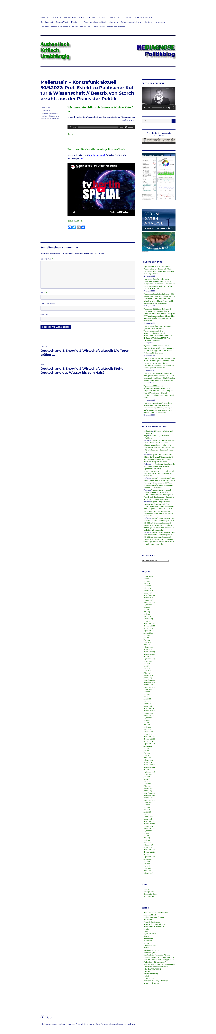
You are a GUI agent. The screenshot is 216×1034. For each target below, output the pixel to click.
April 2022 (147, 699)
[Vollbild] (172, 107)
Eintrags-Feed (149, 892)
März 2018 (147, 814)
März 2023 (147, 673)
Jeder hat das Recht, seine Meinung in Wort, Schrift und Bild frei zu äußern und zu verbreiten (73, 1024)
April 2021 (147, 727)
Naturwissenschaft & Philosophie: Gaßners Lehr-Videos (65, 27)
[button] (158, 98)
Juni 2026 (147, 581)
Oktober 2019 (148, 770)
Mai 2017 (147, 838)
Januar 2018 (148, 819)
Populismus (44, 118)
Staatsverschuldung (144, 17)
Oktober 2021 (148, 713)
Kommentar (46, 259)
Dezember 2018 (149, 793)
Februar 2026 (148, 591)
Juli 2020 (147, 748)
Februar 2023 (148, 675)
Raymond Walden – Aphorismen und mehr (159, 957)
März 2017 (147, 843)
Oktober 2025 (148, 600)
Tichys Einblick (149, 978)
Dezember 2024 (149, 624)
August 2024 (148, 633)
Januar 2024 (148, 649)
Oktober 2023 (148, 657)
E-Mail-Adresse (48, 304)
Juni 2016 (147, 864)
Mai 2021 (147, 725)
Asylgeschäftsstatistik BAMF (154, 917)
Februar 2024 (148, 647)
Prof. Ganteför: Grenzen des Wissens (109, 27)
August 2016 (148, 859)
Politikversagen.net (150, 953)
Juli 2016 (147, 861)
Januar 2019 (148, 791)
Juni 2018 (147, 807)
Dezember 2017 (149, 821)
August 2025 (148, 605)
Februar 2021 (148, 732)
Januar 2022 (148, 706)
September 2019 (149, 772)
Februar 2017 (148, 845)
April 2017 (147, 840)
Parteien (43, 116)
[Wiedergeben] (70, 127)
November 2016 (149, 852)
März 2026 (147, 588)
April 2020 (147, 755)
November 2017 (149, 824)
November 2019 (149, 767)
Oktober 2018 (148, 798)
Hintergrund (148, 938)
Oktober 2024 (148, 628)
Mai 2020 (147, 753)
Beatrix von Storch (97, 155)
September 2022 (149, 687)
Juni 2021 (147, 722)
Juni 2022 (147, 694)
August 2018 (148, 803)
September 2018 (149, 800)
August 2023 (148, 661)
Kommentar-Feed (150, 894)
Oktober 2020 (148, 741)
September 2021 (149, 715)
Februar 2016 (148, 873)
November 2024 (149, 626)
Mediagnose (45, 107)
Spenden (113, 22)
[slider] (131, 127)
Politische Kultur (53, 116)
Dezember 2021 (149, 708)
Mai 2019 (147, 781)
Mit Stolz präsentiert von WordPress (122, 1024)
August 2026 (148, 576)
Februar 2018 (148, 817)
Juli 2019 (147, 777)
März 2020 (147, 758)
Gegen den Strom (150, 934)
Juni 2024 (147, 638)
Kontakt (148, 22)
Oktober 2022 (148, 685)
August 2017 (148, 831)
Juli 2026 (147, 579)
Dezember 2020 (149, 737)
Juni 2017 (147, 836)
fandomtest (148, 431)
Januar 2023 (148, 678)
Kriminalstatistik (150, 946)
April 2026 (147, 586)
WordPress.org (149, 896)
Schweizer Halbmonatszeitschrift (156, 967)
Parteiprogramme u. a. (74, 17)
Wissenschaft (55, 118)
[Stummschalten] (126, 127)
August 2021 (148, 718)
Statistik (54, 17)
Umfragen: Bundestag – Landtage (156, 981)
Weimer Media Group (151, 983)
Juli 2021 (147, 720)
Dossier (128, 17)
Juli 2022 (147, 692)
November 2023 (149, 654)
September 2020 (149, 744)
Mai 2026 (147, 584)
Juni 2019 (147, 779)
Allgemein (44, 114)
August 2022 (148, 689)
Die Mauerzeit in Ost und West (54, 22)
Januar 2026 (148, 593)
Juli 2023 (147, 664)
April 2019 (147, 784)
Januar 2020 (148, 763)
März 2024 (147, 645)
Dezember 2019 (149, 765)
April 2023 (147, 671)
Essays (102, 17)
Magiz (146, 436)
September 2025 (149, 602)
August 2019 (148, 774)
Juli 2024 (147, 635)
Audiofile (79, 221)
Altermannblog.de (150, 915)
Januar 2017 (148, 847)
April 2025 (147, 614)
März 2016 (147, 871)
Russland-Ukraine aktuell (95, 22)
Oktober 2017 (148, 826)
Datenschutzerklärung (131, 22)
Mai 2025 (147, 612)
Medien (74, 22)
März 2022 (147, 701)
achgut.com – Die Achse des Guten (156, 913)
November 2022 (149, 682)
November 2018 (149, 795)
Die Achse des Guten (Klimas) (154, 924)
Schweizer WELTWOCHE (152, 969)
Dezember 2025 (149, 595)
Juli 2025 (147, 607)
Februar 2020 (148, 760)
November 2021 (149, 711)
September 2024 (149, 631)
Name (43, 293)
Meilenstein (53, 114)
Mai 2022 (147, 697)
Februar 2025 (148, 619)
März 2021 (147, 730)
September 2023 (149, 659)
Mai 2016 (147, 866)
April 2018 (147, 812)
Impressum (160, 22)
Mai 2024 (147, 640)
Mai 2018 (147, 810)
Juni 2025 (147, 609)
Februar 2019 (148, 788)
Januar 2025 (148, 621)
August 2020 (148, 746)
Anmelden (147, 889)
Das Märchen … (115, 17)
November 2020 (149, 739)
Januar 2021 (148, 734)
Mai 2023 (147, 668)
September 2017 (149, 828)
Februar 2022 (148, 704)
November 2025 (149, 598)
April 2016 (147, 868)
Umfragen (91, 17)
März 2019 (147, 786)
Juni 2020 (147, 751)
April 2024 (147, 642)
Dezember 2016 (149, 850)
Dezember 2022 (149, 680)
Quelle (70, 134)
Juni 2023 (147, 666)
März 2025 (147, 616)
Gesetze (44, 17)
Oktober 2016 (148, 854)
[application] (101, 127)
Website (44, 315)
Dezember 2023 (149, 652)
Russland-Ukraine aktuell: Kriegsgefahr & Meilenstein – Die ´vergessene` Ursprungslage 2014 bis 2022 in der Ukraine (159, 962)
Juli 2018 (147, 805)
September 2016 (149, 857)
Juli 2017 (147, 833)
